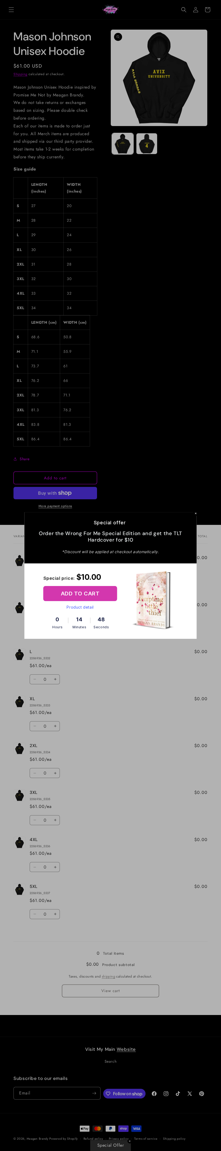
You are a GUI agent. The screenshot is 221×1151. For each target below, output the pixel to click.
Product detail (80, 607)
